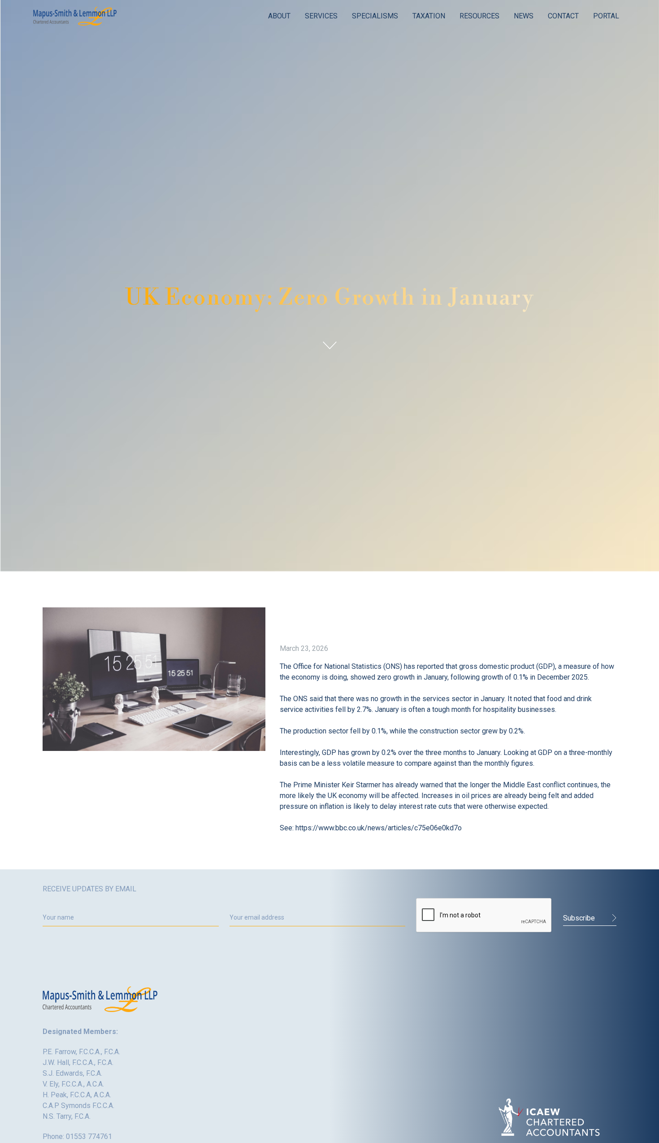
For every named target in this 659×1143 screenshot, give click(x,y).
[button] (279, 16)
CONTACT (563, 16)
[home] (75, 16)
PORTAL (606, 16)
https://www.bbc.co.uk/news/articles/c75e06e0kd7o (378, 828)
